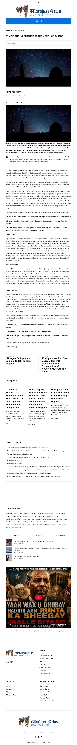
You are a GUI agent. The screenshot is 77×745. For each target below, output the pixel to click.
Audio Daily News (45, 667)
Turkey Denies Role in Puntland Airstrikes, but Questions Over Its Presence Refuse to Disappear (37, 451)
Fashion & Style (16, 516)
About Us (51, 732)
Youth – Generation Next (48, 701)
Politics (65, 519)
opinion (59, 519)
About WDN (9, 662)
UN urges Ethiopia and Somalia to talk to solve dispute (19, 361)
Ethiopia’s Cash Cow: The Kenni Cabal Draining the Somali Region (60, 395)
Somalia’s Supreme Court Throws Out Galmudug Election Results (27, 448)
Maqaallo (38, 519)
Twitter (15, 96)
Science (33, 522)
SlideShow (43, 670)
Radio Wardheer (19, 522)
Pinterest (22, 96)
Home (24, 732)
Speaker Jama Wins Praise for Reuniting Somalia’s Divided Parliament (29, 473)
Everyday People (60, 513)
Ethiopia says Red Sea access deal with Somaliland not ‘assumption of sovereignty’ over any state (54, 365)
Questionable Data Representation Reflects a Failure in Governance (28, 457)
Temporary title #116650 (14, 460)
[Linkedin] (41, 737)
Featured (9, 30)
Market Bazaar (46, 519)
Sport (23, 525)
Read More (9, 427)
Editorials (41, 513)
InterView (31, 519)
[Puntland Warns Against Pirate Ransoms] (9, 557)
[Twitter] (35, 737)
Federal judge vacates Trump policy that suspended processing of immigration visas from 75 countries (38, 470)
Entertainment (49, 513)
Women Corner (61, 525)
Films (30, 516)
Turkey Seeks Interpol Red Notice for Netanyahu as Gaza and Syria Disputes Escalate (33, 476)
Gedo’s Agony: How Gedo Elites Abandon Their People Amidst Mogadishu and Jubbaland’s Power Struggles (37, 398)
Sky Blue (40, 522)
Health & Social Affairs (13, 519)
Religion (21, 30)
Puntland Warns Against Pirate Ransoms (19, 454)
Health (56, 516)
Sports (29, 525)
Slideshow (47, 522)
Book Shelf (13, 513)
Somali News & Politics (13, 525)
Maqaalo (8, 689)
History (24, 519)
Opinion (32, 732)
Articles (8, 686)
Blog (7, 513)
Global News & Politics (45, 516)
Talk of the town (37, 525)
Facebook (9, 96)
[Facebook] (38, 737)
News (15, 30)
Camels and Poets (24, 513)
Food (35, 516)
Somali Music (56, 522)
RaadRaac (9, 522)
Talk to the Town (11, 695)
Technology (46, 525)
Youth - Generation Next (13, 527)
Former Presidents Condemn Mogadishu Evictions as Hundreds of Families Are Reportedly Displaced (38, 467)
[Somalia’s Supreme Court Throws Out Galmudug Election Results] (9, 542)
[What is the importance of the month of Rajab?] (38, 68)
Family (8, 516)
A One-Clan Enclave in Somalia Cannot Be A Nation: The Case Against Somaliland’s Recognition (15, 398)
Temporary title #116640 (14, 463)
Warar (53, 525)
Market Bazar (44, 686)
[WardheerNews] (38, 721)
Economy (34, 513)
